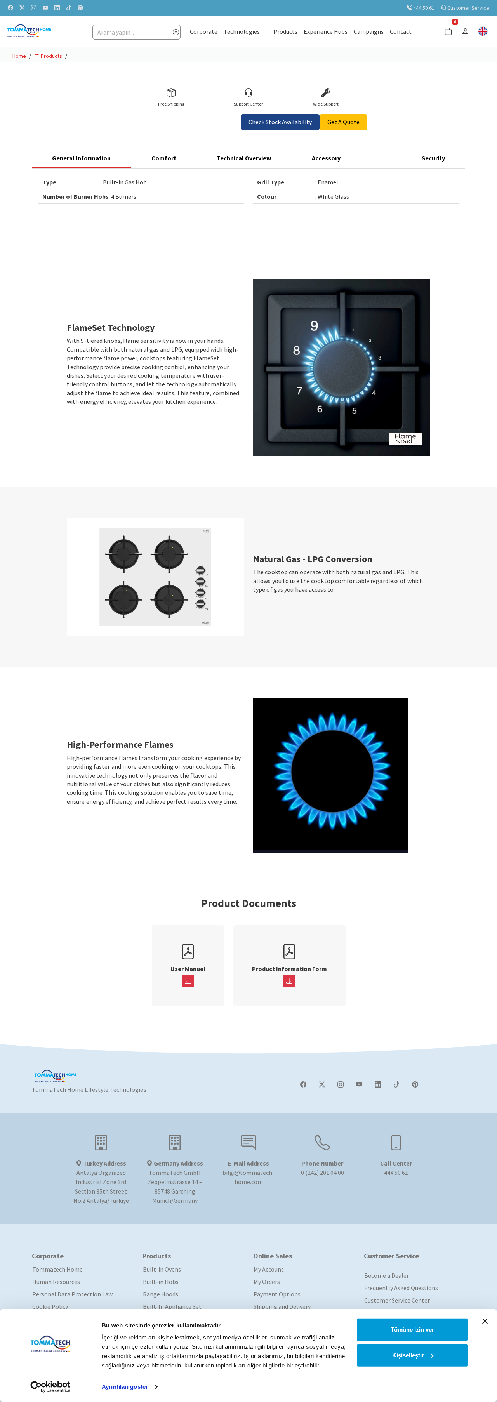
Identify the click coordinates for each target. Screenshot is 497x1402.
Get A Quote (343, 122)
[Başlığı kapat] (485, 1321)
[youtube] (45, 8)
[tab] (381, 158)
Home (19, 55)
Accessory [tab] (326, 158)
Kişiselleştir (408, 1355)
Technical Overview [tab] (244, 158)
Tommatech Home (57, 1269)
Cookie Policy (50, 1306)
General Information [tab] (81, 158)
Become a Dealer (386, 1275)
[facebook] (10, 8)
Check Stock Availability (280, 122)
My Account (269, 1269)
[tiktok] (69, 8)
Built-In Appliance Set (172, 1306)
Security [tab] (433, 158)
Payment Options (277, 1294)
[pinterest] (80, 8)
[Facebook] (303, 1084)
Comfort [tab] (163, 158)
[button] (282, 31)
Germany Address (178, 1163)
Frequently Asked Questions (401, 1288)
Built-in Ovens (162, 1269)
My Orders (267, 1282)
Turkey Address (104, 1163)
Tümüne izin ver (412, 1329)
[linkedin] (57, 8)
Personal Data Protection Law (72, 1294)
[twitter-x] (22, 8)
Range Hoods (160, 1294)
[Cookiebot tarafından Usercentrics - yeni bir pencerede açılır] (50, 1387)
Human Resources (56, 1282)
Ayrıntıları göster (125, 1386)
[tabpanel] (248, 189)
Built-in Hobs (161, 1282)
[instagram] (34, 8)
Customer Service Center (397, 1300)
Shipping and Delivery (282, 1306)
